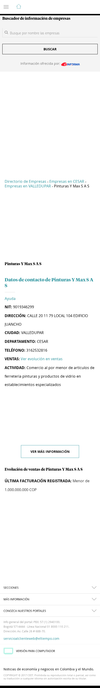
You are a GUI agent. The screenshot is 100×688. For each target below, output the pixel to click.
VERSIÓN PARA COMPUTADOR (35, 651)
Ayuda (10, 298)
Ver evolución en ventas (42, 358)
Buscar (50, 49)
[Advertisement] (50, 122)
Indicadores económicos (82, 7)
